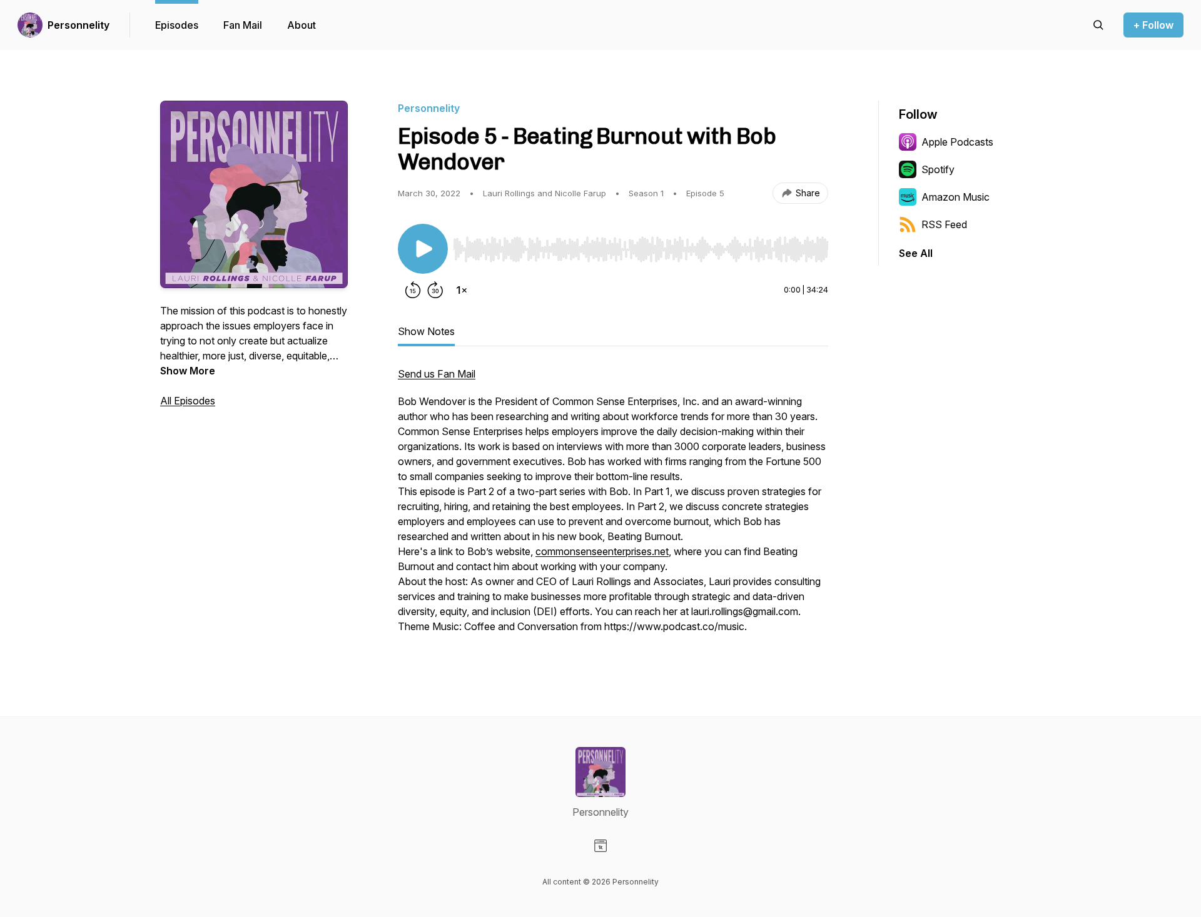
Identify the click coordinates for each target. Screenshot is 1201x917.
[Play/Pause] (423, 249)
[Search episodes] (1098, 25)
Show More (187, 370)
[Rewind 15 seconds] (413, 290)
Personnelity (78, 25)
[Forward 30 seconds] (435, 290)
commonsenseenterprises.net (602, 551)
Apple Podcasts (957, 142)
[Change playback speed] (461, 290)
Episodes (176, 25)
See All (916, 253)
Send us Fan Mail (436, 374)
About (301, 25)
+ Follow (1153, 25)
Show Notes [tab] (426, 331)
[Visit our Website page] (600, 845)
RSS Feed (944, 224)
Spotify (938, 169)
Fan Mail (242, 25)
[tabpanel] (613, 506)
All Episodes (187, 400)
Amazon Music (955, 197)
